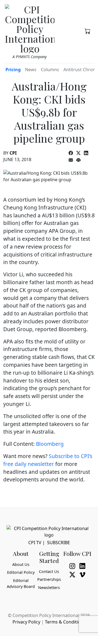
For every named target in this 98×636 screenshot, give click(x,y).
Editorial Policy (21, 572)
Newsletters (49, 587)
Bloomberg (50, 443)
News (30, 70)
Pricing (13, 70)
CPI (13, 153)
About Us (20, 564)
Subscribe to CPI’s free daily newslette (47, 460)
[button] (87, 31)
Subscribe (58, 543)
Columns (50, 70)
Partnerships (49, 579)
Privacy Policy (26, 622)
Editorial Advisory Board (21, 583)
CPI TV (34, 543)
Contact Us (49, 571)
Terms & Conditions (65, 622)
